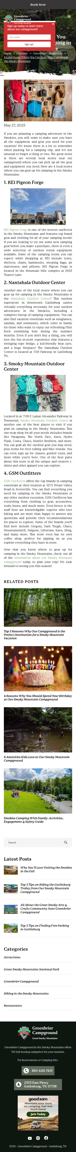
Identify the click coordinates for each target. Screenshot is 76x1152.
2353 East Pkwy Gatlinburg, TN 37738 (40, 1084)
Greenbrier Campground (47, 53)
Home (7, 53)
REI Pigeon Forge (15, 230)
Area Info (22, 53)
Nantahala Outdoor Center (30, 298)
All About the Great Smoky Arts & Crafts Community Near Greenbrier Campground (45, 908)
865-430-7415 (42, 1071)
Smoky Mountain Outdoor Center (44, 420)
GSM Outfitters (14, 481)
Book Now (38, 4)
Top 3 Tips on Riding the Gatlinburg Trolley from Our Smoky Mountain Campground (45, 888)
